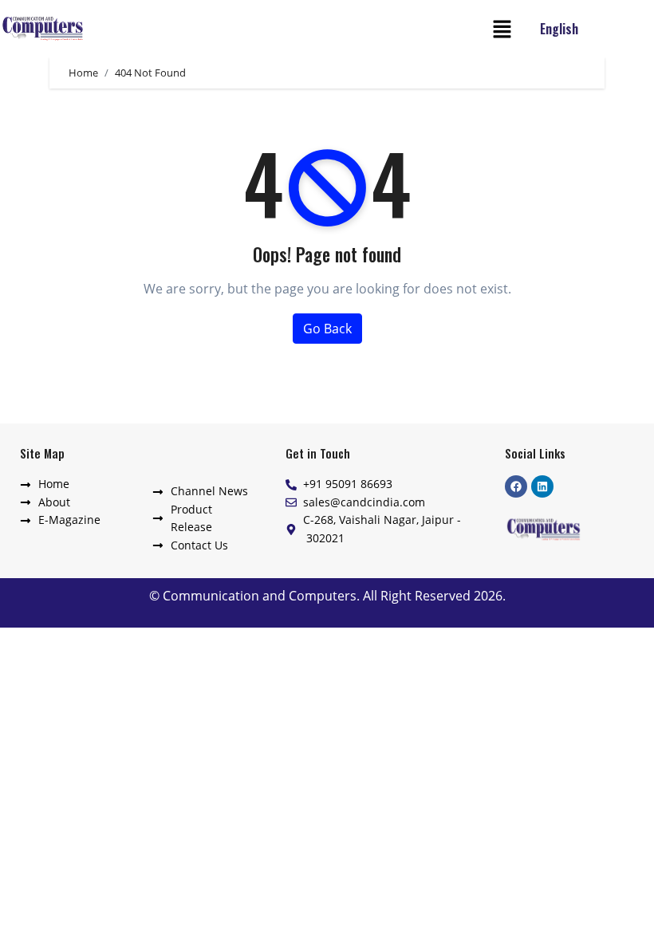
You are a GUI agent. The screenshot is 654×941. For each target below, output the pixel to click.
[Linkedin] (542, 486)
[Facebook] (516, 486)
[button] (502, 28)
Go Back (327, 328)
